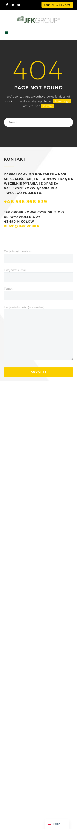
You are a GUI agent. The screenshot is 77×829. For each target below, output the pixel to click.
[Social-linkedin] (13, 5)
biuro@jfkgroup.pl (22, 226)
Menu (6, 32)
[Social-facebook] (7, 5)
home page (62, 101)
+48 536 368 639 (25, 201)
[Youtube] (19, 5)
